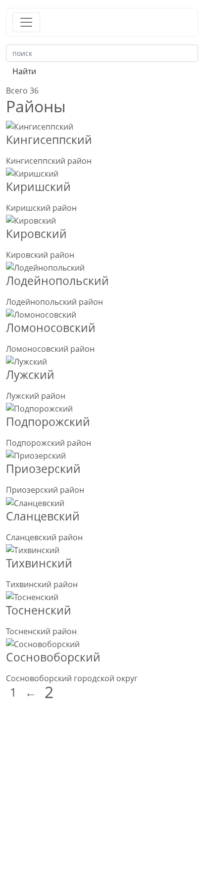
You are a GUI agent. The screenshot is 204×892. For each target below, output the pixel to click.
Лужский (30, 374)
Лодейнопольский (57, 280)
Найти (24, 71)
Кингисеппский (49, 139)
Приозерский (43, 468)
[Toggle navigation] (26, 22)
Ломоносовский (51, 327)
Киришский (38, 186)
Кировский (36, 233)
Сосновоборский (53, 657)
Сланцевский (43, 516)
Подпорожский (48, 421)
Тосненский (38, 610)
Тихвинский (39, 563)
